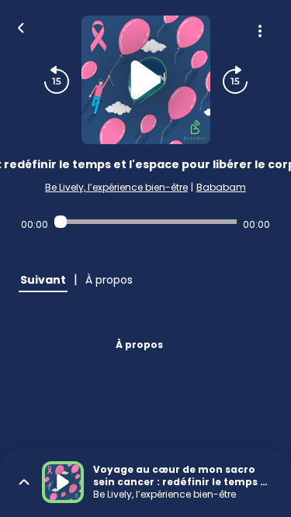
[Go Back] (21, 26)
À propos (139, 344)
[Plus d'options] (259, 31)
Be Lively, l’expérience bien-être (116, 187)
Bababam (221, 187)
